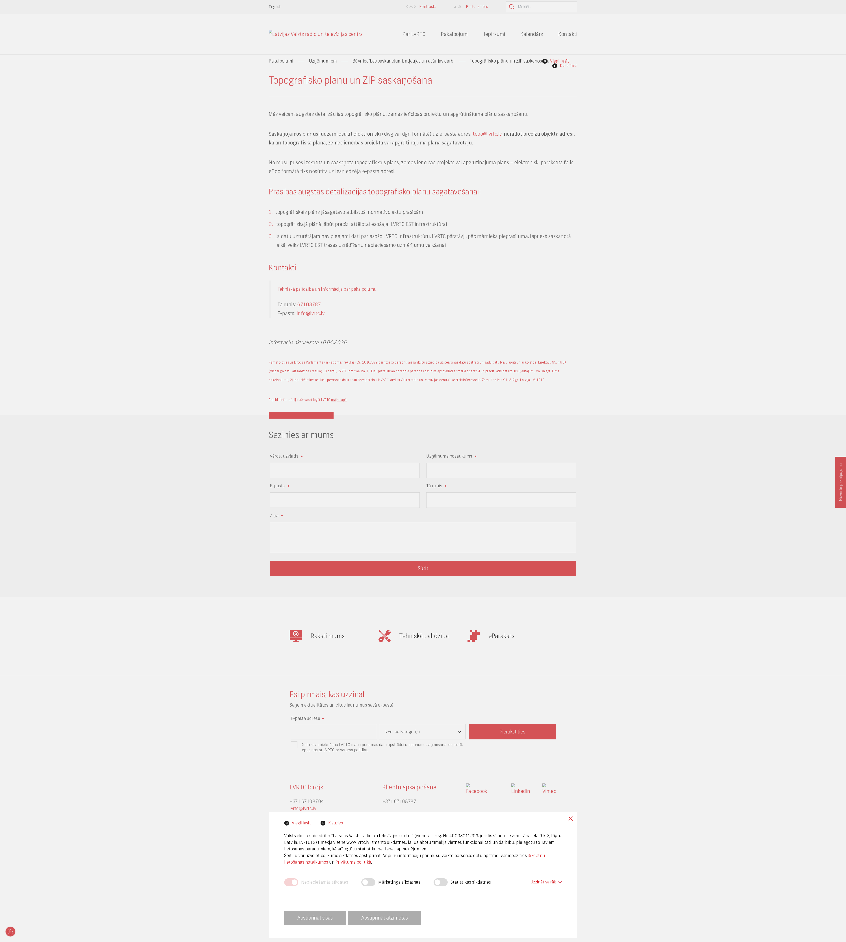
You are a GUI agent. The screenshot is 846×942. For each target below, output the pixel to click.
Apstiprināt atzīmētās (384, 917)
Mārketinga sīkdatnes (399, 882)
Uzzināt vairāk (543, 882)
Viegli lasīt (301, 823)
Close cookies (570, 818)
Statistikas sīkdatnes (471, 882)
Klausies (335, 823)
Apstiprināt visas (315, 917)
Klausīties (568, 65)
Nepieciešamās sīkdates (324, 882)
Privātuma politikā (353, 862)
